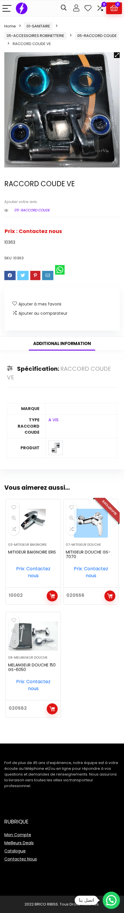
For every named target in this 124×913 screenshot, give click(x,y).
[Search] (64, 8)
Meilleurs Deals (19, 843)
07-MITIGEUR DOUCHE (83, 544)
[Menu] (7, 8)
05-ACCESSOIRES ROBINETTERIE (35, 35)
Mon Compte (17, 835)
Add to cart (52, 595)
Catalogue (15, 851)
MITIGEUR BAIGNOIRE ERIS (32, 552)
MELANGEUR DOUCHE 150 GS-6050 (32, 667)
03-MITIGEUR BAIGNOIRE (27, 544)
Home (10, 26)
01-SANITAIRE (38, 26)
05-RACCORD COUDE (97, 35)
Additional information (62, 343)
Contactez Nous (20, 859)
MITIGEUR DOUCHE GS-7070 (88, 554)
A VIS (53, 420)
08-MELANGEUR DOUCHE (28, 657)
